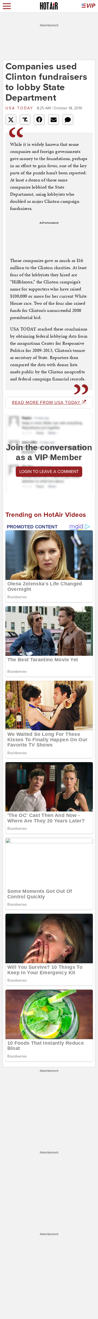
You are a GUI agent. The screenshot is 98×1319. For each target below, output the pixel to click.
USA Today (20, 108)
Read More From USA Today (47, 402)
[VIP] (88, 6)
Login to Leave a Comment (49, 471)
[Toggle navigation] (7, 6)
